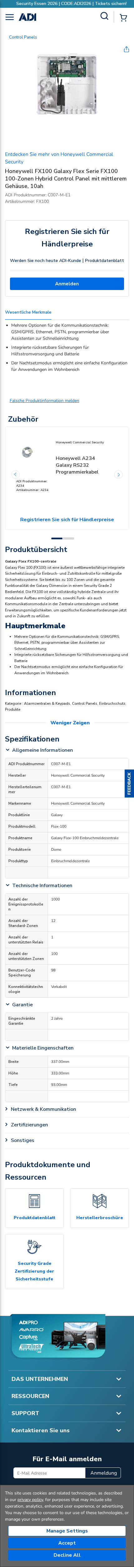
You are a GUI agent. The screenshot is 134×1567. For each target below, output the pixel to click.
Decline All (67, 1555)
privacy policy (30, 1500)
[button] (129, 783)
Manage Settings (67, 1530)
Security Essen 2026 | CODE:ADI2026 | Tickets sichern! (67, 4)
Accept (67, 1543)
